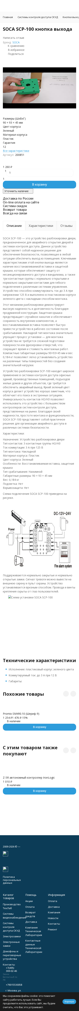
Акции (29, 901)
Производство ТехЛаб (12, 906)
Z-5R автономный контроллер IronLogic (29, 777)
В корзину (39, 184)
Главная (8, 17)
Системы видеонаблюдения (14, 915)
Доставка (31, 921)
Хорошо (69, 1001)
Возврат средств (30, 914)
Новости (53, 918)
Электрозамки (12, 936)
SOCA (16, 42)
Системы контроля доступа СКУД (38, 17)
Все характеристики (16, 151)
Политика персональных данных (12, 880)
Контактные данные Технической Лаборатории (33, 946)
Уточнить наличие (16, 191)
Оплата (30, 907)
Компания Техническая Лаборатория (33, 931)
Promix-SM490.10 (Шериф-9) (21, 713)
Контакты (54, 923)
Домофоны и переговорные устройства (12, 955)
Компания (54, 912)
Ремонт (52, 929)
